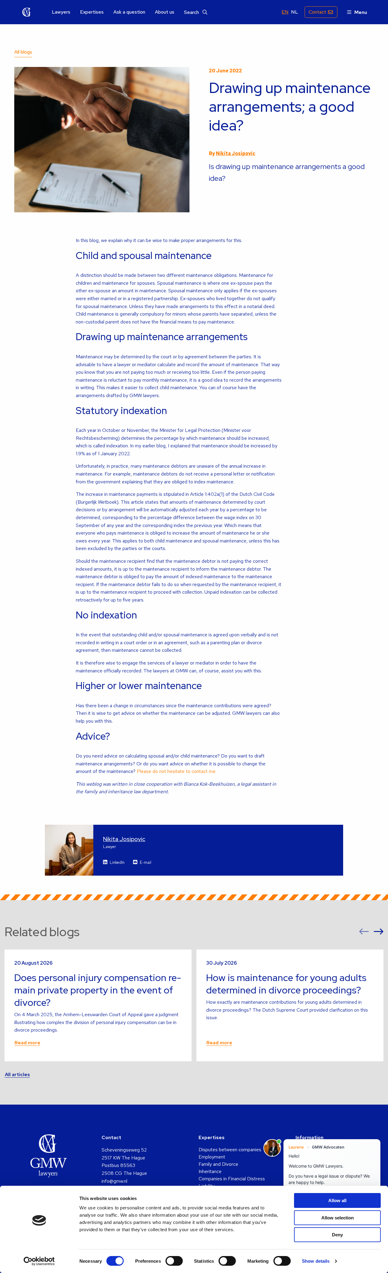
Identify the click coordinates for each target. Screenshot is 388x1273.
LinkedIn (117, 862)
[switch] (174, 1261)
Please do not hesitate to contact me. (176, 771)
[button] (364, 932)
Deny (337, 1234)
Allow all (337, 1200)
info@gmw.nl (114, 1181)
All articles (17, 1074)
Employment (212, 1157)
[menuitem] (61, 12)
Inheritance (210, 1171)
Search (192, 12)
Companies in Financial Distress (232, 1178)
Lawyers (61, 12)
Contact (317, 12)
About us (164, 12)
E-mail (145, 862)
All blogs (23, 52)
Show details (315, 1261)
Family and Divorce (218, 1164)
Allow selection (337, 1217)
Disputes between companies (230, 1149)
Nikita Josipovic (235, 153)
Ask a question (129, 12)
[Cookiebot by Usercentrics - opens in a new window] (39, 1261)
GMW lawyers (26, 12)
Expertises (92, 12)
